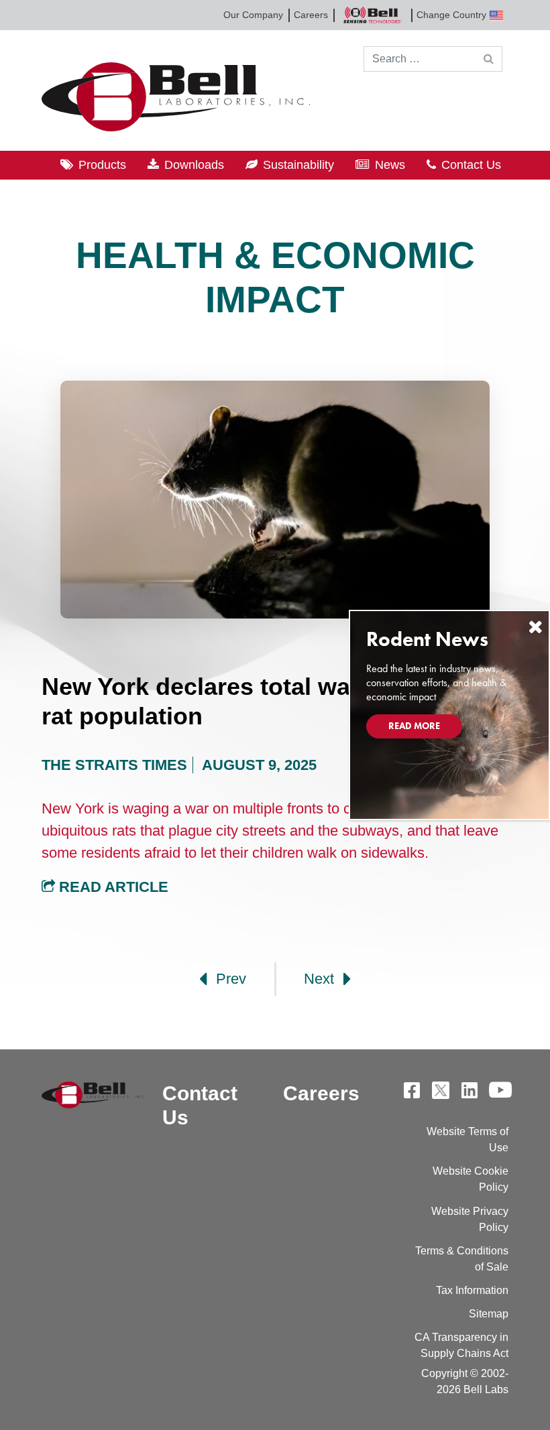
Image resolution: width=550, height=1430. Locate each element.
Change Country (451, 14)
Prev (229, 978)
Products (102, 165)
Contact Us (471, 165)
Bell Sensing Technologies (372, 15)
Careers (311, 14)
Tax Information (472, 1290)
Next (321, 978)
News (390, 165)
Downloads (194, 165)
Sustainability (298, 165)
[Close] (535, 627)
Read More (414, 726)
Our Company (253, 14)
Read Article (111, 887)
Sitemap (488, 1313)
